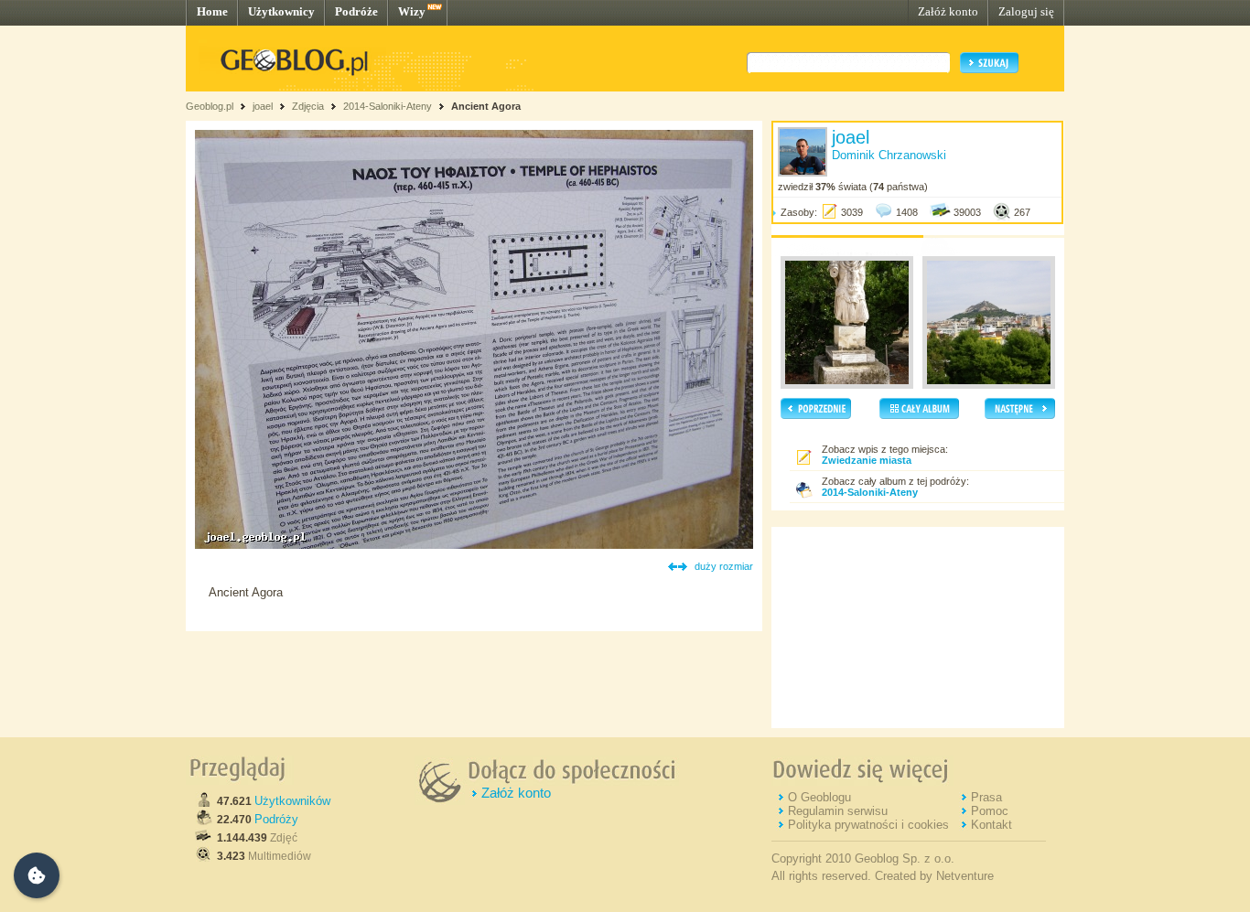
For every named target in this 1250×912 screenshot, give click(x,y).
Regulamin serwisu (838, 811)
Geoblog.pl (209, 106)
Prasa (986, 797)
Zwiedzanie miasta (866, 460)
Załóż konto (948, 11)
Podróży (276, 819)
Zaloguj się (1026, 11)
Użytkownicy (281, 11)
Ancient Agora (486, 106)
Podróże (356, 11)
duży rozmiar (724, 566)
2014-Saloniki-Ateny (387, 106)
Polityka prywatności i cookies (868, 825)
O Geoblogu (819, 797)
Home (212, 11)
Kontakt (991, 825)
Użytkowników (292, 801)
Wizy (412, 11)
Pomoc (989, 811)
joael (263, 106)
